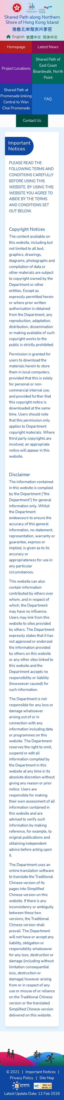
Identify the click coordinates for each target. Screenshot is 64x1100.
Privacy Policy (21, 1077)
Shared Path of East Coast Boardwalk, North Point (48, 68)
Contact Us (32, 120)
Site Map (46, 1077)
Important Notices (41, 1071)
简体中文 (50, 37)
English (18, 36)
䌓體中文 (33, 37)
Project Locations (16, 68)
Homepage (16, 46)
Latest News (48, 46)
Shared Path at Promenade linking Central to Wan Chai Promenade (16, 99)
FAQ (48, 99)
